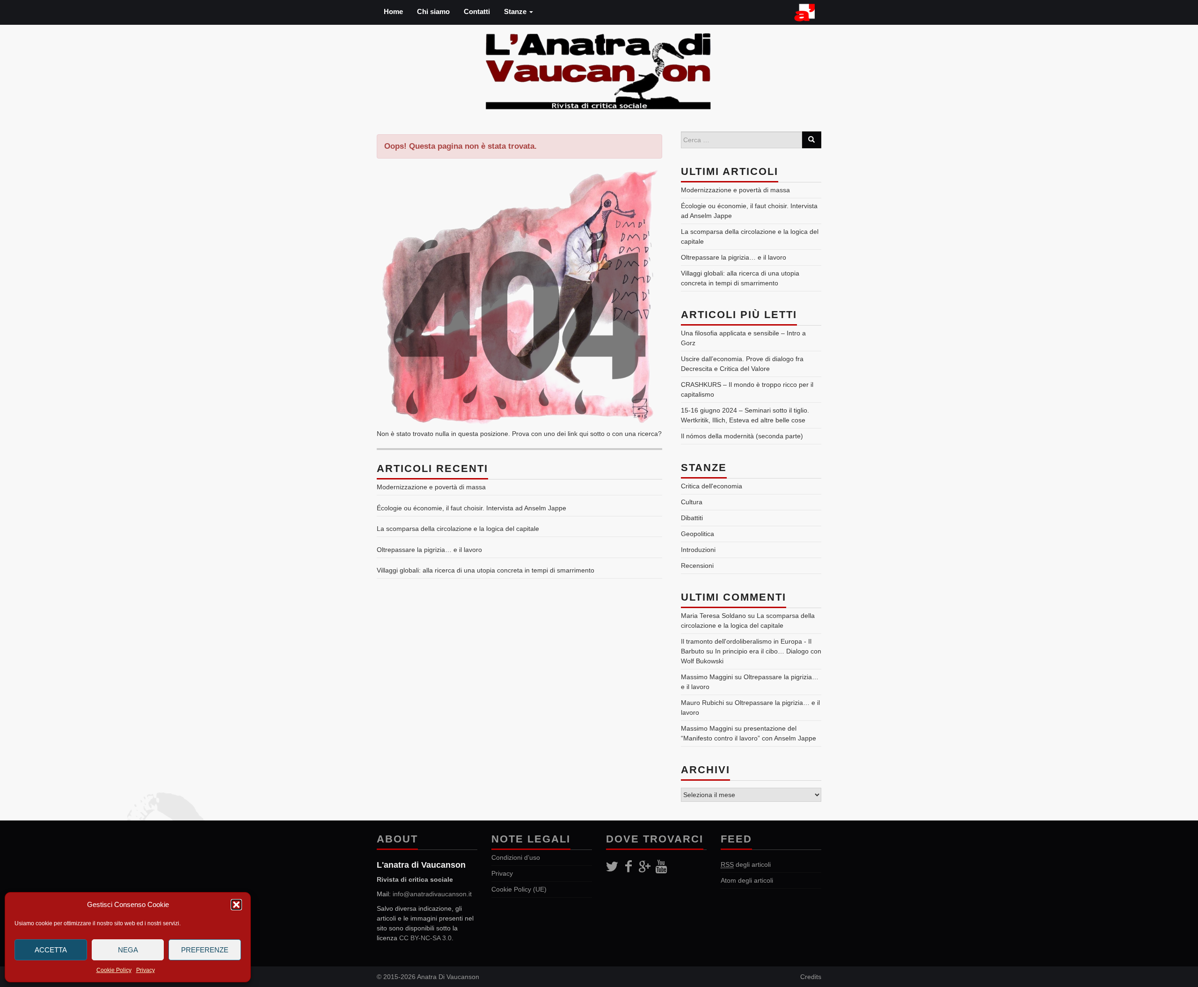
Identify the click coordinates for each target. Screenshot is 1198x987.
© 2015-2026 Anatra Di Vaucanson (428, 976)
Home (393, 11)
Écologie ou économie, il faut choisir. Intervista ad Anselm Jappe (471, 508)
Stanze (516, 11)
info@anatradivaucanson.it (432, 894)
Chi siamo (433, 11)
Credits (810, 976)
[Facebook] (628, 867)
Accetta (51, 950)
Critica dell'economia (711, 486)
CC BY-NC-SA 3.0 (425, 938)
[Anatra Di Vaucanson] (599, 69)
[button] (236, 904)
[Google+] (644, 867)
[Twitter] (612, 867)
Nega (128, 950)
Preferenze (204, 950)
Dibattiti (692, 518)
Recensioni (697, 565)
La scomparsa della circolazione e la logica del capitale (458, 528)
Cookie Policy (113, 970)
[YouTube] (661, 867)
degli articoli (746, 864)
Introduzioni (698, 549)
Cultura (691, 502)
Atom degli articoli (747, 880)
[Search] (811, 140)
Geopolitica (697, 533)
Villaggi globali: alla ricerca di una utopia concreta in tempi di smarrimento (485, 570)
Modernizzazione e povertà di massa (431, 487)
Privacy (145, 970)
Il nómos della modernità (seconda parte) (742, 436)
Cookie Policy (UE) (519, 889)
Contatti (477, 11)
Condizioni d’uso (515, 857)
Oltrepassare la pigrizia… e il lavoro (429, 549)
